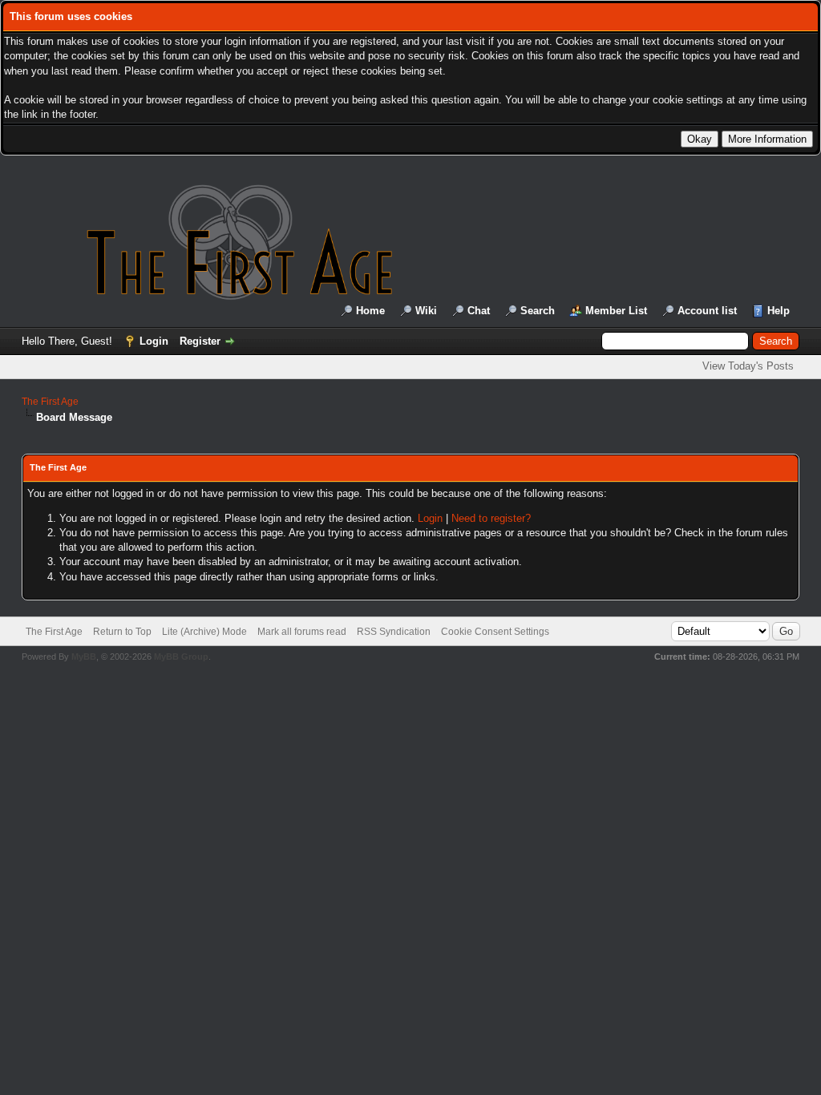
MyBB (83, 656)
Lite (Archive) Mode (204, 631)
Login (154, 341)
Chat (478, 311)
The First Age (50, 401)
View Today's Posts (748, 366)
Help (778, 311)
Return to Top (122, 631)
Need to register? (491, 518)
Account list (707, 311)
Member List (616, 311)
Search (537, 311)
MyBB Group (181, 656)
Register (200, 341)
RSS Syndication (394, 631)
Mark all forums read (301, 631)
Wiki (426, 311)
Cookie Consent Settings (495, 631)
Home (370, 311)
